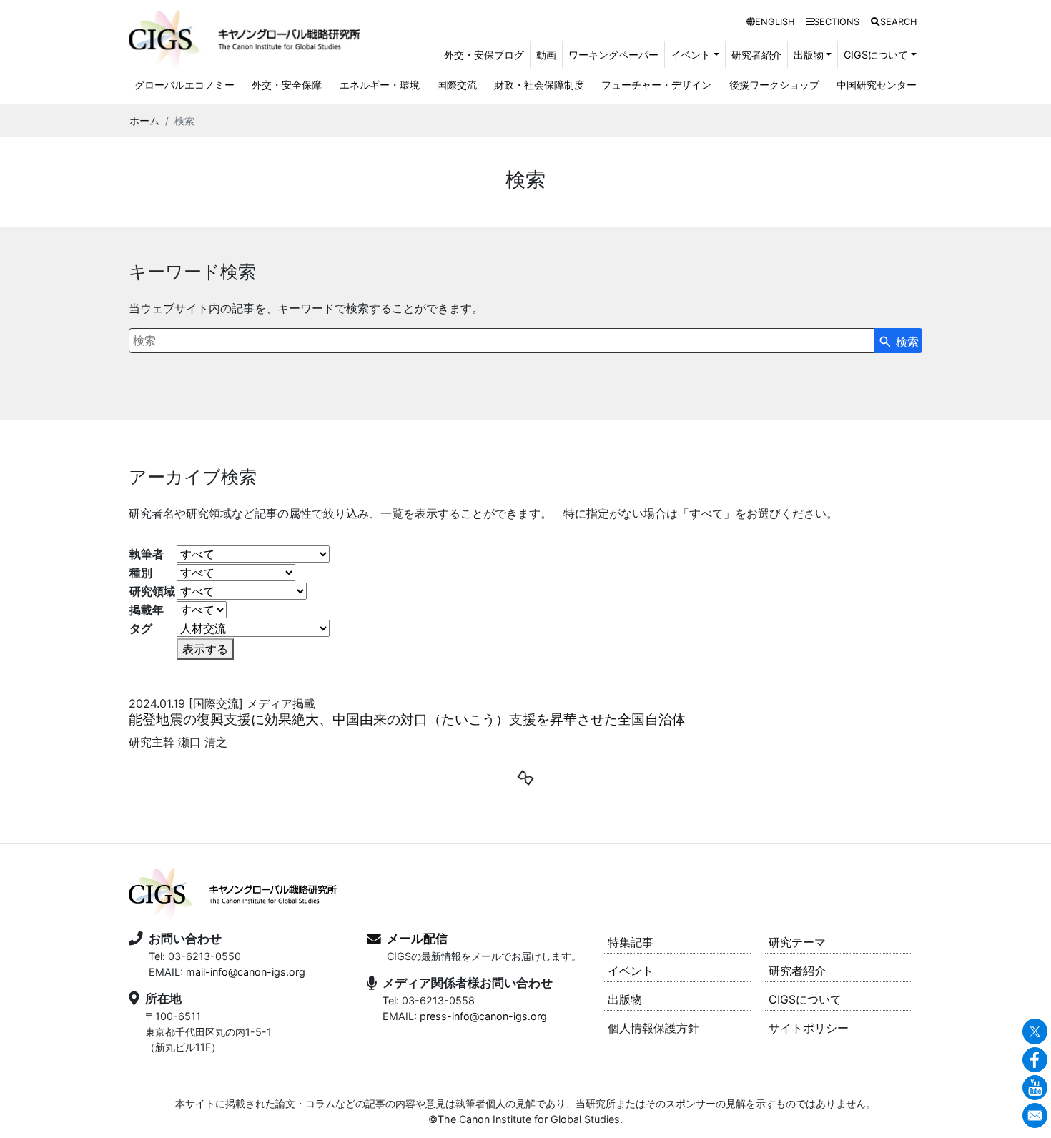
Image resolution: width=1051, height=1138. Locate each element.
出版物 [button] (809, 55)
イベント (630, 971)
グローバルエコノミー (184, 85)
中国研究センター (877, 85)
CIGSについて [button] (876, 55)
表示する (205, 649)
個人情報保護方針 (653, 1028)
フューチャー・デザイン (656, 85)
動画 (546, 55)
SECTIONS (836, 21)
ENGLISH (774, 21)
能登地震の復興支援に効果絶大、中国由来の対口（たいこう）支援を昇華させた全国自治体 (407, 719)
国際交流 (457, 85)
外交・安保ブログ (484, 55)
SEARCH (898, 21)
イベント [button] (691, 55)
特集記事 (630, 942)
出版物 (625, 999)
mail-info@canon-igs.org (245, 972)
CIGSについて (805, 999)
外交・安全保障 (287, 85)
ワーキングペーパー (613, 55)
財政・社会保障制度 (539, 85)
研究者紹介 (756, 55)
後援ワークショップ (774, 85)
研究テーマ (797, 942)
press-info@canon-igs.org (483, 1016)
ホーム (144, 120)
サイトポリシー (809, 1028)
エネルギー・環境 (380, 85)
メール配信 (417, 938)
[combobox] (501, 340)
